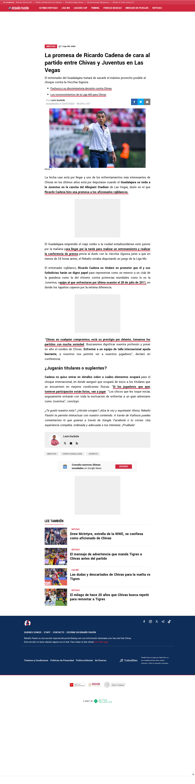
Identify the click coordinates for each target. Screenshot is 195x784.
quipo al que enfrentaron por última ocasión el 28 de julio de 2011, (103, 282)
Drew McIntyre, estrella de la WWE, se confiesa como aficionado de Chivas (106, 536)
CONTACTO (58, 632)
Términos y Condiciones (36, 660)
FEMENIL (95, 8)
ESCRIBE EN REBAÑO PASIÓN (81, 632)
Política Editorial (84, 660)
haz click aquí (101, 642)
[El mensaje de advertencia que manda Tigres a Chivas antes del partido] (56, 556)
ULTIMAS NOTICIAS (48, 8)
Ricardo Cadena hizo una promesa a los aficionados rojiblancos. (86, 192)
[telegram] (163, 621)
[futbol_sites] (129, 660)
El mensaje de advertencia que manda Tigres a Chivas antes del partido (106, 556)
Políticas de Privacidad (62, 660)
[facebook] (144, 621)
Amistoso (51, 454)
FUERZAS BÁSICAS (112, 8)
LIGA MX (66, 8)
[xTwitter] (156, 621)
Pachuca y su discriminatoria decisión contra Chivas (81, 88)
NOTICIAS (157, 8)
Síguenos (123, 466)
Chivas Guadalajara (72, 454)
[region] (97, 25)
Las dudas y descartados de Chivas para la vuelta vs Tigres (110, 576)
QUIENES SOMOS (32, 632)
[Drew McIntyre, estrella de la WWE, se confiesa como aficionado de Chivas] (56, 536)
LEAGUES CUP (80, 8)
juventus (93, 454)
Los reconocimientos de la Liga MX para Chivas (78, 94)
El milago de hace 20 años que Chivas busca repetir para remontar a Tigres (109, 597)
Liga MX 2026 (69, 46)
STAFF (47, 632)
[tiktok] (169, 621)
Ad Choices (100, 660)
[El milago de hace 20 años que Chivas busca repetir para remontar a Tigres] (56, 597)
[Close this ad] (193, 774)
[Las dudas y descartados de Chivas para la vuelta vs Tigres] (56, 576)
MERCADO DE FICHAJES (137, 8)
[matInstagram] (150, 621)
